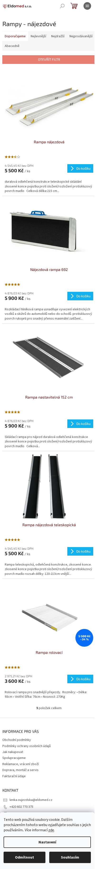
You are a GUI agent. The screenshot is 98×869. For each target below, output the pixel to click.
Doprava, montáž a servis (20, 770)
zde (51, 830)
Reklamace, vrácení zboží (20, 764)
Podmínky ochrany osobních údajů (26, 746)
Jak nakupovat (12, 752)
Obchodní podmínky (16, 740)
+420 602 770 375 (21, 806)
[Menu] (87, 6)
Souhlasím (70, 857)
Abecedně (12, 46)
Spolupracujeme (14, 758)
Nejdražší (57, 36)
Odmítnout (24, 857)
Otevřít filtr (49, 59)
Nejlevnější (38, 36)
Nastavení (47, 842)
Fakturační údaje (14, 776)
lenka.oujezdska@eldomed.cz (31, 800)
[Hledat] (62, 6)
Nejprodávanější (81, 36)
